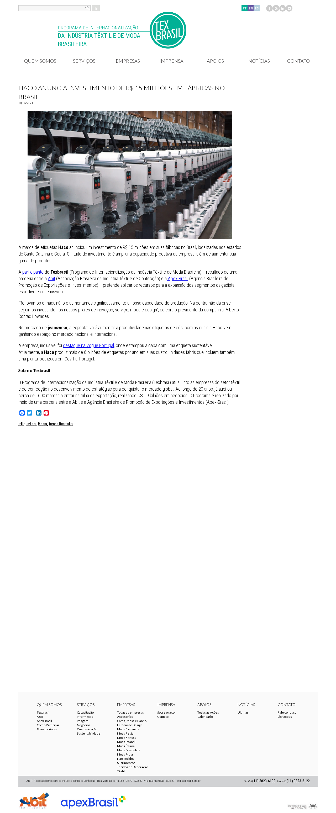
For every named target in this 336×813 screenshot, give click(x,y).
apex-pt (93, 799)
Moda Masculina (128, 750)
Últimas (243, 712)
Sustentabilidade (88, 733)
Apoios (215, 61)
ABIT (40, 717)
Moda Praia (125, 754)
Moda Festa (125, 733)
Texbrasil (43, 712)
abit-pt (34, 799)
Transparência (47, 729)
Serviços (84, 61)
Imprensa (171, 61)
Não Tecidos (125, 759)
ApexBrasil (44, 721)
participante (33, 272)
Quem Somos (40, 61)
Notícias (259, 61)
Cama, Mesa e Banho (131, 721)
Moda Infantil (126, 742)
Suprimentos (126, 763)
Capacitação (85, 712)
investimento (61, 423)
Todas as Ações (208, 712)
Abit (51, 278)
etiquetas (27, 423)
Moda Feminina (128, 729)
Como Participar (48, 725)
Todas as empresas (130, 712)
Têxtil (121, 771)
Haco (42, 423)
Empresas (128, 61)
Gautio (302, 799)
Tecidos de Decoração (132, 767)
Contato (298, 61)
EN (251, 8)
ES (257, 8)
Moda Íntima (126, 746)
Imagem (82, 721)
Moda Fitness (126, 738)
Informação (85, 717)
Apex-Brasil (177, 278)
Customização (87, 729)
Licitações (285, 717)
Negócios (83, 725)
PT (245, 8)
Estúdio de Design (129, 725)
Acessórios (125, 717)
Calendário (205, 717)
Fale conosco (287, 712)
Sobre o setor (166, 712)
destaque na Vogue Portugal (88, 345)
